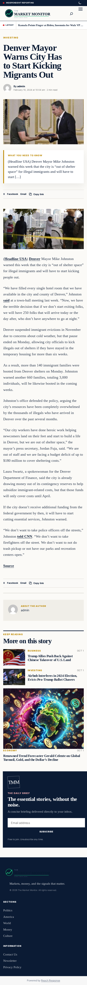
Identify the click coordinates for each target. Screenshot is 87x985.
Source (8, 566)
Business (34, 651)
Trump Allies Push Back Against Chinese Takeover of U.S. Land (50, 658)
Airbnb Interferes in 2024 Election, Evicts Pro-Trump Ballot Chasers (52, 677)
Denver (34, 259)
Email (23, 194)
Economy (10, 750)
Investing (10, 37)
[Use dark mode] (79, 3)
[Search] (71, 13)
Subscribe (46, 831)
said (6, 300)
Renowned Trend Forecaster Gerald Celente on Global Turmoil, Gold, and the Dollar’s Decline (41, 757)
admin (21, 86)
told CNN (24, 536)
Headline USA (15, 259)
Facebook (12, 194)
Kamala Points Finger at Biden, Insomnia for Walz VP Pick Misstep (51, 25)
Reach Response (50, 980)
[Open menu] (80, 13)
